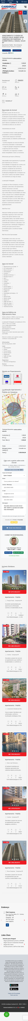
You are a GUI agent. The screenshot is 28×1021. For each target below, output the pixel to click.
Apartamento (5, 45)
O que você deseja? (7, 472)
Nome (3, 478)
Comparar (17, 50)
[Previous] (4, 580)
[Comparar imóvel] (25, 574)
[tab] (20, 13)
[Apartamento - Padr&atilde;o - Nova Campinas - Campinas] (12, 7)
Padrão (11, 45)
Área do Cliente (3, 1)
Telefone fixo (8, 496)
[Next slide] (25, 21)
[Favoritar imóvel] (25, 572)
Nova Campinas (18, 45)
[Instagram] (7, 924)
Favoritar (7, 50)
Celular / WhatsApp (7, 484)
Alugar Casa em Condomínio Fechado (13, 942)
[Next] (24, 580)
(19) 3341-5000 (10, 919)
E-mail (3, 490)
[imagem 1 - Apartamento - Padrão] (14, 580)
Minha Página (8, 552)
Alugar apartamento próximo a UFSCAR (14, 940)
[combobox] (14, 475)
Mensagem (5, 503)
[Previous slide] (3, 21)
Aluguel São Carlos (8, 944)
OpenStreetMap (22, 423)
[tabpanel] (14, 21)
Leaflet (15, 423)
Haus (14, 314)
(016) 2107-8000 (11, 1)
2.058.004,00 (22, 68)
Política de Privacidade (14, 993)
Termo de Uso (14, 995)
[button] (17, 1)
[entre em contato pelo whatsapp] (5, 1013)
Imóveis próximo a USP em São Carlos (14, 946)
